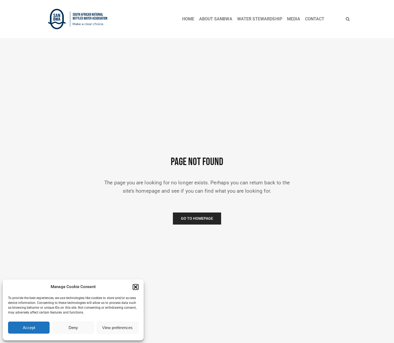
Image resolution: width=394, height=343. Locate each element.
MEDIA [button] (293, 18)
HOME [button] (188, 18)
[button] (135, 287)
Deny (73, 327)
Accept (29, 327)
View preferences (117, 327)
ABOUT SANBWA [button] (215, 18)
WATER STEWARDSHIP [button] (259, 18)
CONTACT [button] (314, 18)
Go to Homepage (197, 218)
